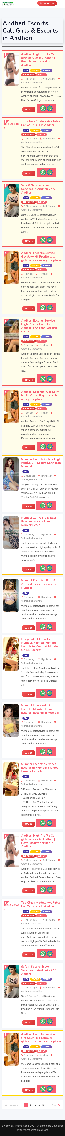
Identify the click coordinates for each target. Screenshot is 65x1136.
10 (43, 1104)
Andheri (25, 82)
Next (54, 1105)
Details (29, 109)
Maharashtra (36, 82)
